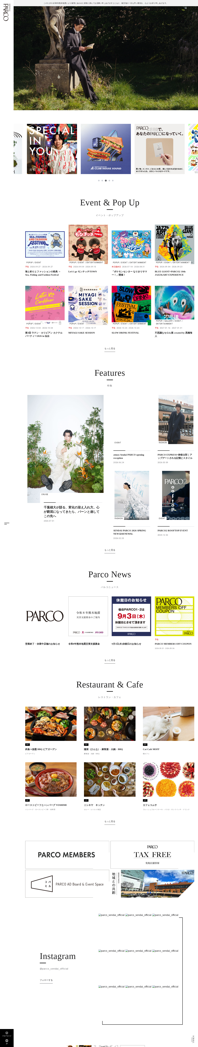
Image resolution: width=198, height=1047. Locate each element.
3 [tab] (105, 180)
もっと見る (109, 348)
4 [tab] (109, 181)
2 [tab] (102, 180)
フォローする (46, 980)
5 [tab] (113, 180)
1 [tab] (99, 180)
